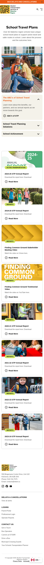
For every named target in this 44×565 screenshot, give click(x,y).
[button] (42, 2)
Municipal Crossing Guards (11, 542)
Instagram (3, 486)
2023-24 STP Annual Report (17, 436)
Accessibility (27, 561)
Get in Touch (6, 528)
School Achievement (13, 134)
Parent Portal (6, 511)
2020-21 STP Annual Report (17, 326)
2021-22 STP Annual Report (17, 363)
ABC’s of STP (13, 116)
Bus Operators (7, 531)
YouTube (11, 486)
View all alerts (7, 501)
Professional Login (8, 514)
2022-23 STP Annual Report (17, 400)
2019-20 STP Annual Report (17, 211)
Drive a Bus (6, 538)
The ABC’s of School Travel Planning (16, 99)
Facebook (7, 486)
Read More (13, 182)
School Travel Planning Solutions (14, 125)
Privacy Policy (17, 561)
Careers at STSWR (9, 535)
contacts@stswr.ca (13, 482)
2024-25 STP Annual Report (17, 174)
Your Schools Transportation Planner (15, 545)
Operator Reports (8, 518)
